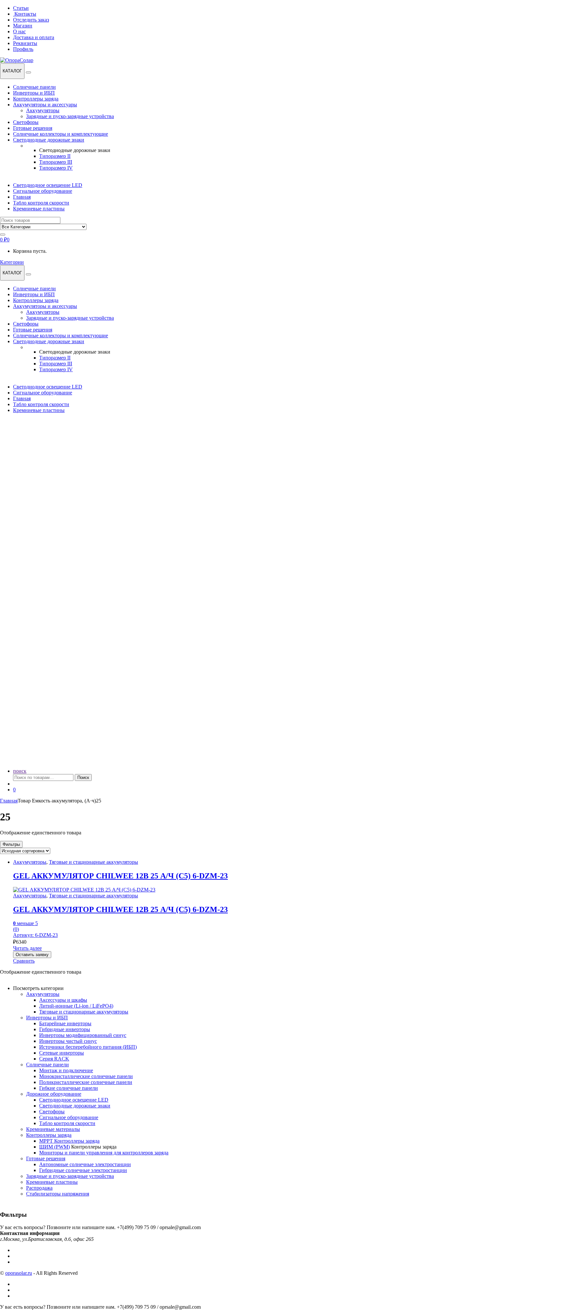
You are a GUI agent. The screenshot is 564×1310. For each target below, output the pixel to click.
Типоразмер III (55, 162)
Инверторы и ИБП (34, 93)
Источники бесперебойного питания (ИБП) (88, 1047)
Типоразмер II (54, 156)
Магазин (22, 25)
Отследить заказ (31, 20)
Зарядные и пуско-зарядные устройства (70, 116)
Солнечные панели (34, 87)
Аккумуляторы (42, 110)
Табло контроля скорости (41, 203)
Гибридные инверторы (64, 1029)
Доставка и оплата (33, 37)
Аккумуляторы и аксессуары (45, 104)
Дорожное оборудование (53, 1094)
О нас (19, 31)
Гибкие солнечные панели (68, 1088)
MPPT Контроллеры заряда (69, 1141)
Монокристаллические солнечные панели (86, 1076)
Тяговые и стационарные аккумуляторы (93, 862)
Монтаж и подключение (66, 1070)
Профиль (23, 49)
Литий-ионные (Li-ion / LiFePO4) (76, 1006)
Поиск (83, 777)
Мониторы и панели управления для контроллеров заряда (103, 1152)
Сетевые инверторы (61, 1053)
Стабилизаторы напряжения (57, 1193)
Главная (22, 197)
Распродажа (39, 1188)
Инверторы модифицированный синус (82, 1035)
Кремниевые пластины (39, 208)
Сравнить (24, 961)
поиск (19, 771)
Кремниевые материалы (53, 1129)
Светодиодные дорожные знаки (48, 140)
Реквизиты (25, 43)
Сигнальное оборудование (42, 191)
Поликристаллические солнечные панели (85, 1082)
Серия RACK (54, 1058)
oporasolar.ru (18, 1273)
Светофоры (26, 122)
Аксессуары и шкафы (63, 1000)
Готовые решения (32, 128)
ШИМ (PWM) (54, 1147)
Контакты (25, 14)
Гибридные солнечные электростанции (83, 1170)
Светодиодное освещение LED (47, 185)
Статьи (21, 8)
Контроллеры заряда (35, 98)
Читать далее (27, 948)
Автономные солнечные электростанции (85, 1164)
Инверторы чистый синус (68, 1041)
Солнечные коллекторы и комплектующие (60, 134)
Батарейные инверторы (65, 1023)
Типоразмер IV (56, 168)
